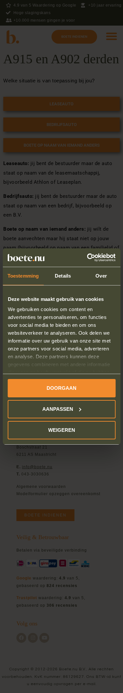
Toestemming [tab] (23, 276)
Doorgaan (61, 388)
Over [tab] (101, 276)
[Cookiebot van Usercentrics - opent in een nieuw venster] (87, 257)
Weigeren (61, 430)
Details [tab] (63, 276)
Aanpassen (57, 409)
